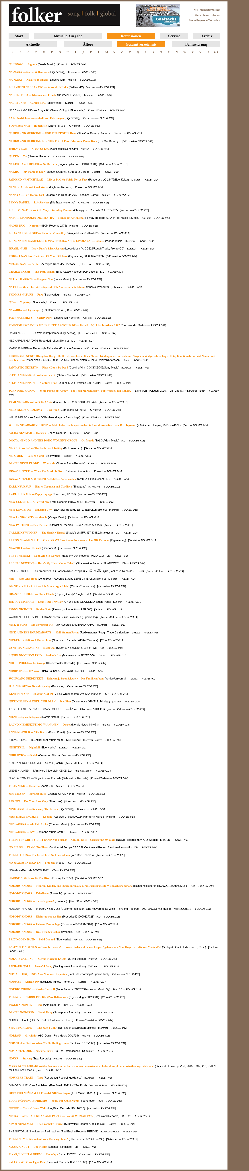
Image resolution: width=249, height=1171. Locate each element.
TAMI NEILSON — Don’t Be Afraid (30, 402)
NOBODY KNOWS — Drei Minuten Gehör (34, 932)
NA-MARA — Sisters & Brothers (29, 72)
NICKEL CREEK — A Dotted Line (30, 640)
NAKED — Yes (18, 156)
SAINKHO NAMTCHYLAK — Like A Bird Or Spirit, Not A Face (48, 179)
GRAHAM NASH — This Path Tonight (32, 272)
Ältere (88, 44)
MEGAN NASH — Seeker (24, 264)
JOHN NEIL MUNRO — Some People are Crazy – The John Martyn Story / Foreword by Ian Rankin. (70, 391)
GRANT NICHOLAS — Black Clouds (31, 594)
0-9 (216, 52)
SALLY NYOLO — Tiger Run (27, 1162)
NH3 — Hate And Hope (23, 578)
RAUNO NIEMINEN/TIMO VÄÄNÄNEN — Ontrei (40, 724)
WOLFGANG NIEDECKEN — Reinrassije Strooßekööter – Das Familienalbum (56, 678)
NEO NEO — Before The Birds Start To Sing (36, 448)
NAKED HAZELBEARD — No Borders (33, 164)
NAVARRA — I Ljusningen (25, 310)
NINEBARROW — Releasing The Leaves (33, 809)
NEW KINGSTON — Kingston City (30, 510)
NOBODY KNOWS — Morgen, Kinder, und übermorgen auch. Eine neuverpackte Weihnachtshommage (71, 886)
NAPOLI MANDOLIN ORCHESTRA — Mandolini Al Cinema (46, 218)
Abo (196, 9)
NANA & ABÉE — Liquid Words (28, 187)
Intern (206, 15)
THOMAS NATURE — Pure (26, 294)
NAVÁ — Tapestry (20, 302)
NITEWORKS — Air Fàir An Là (29, 824)
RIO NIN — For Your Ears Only (28, 801)
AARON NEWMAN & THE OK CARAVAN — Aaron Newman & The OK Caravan (59, 540)
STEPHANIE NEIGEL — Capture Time (33, 383)
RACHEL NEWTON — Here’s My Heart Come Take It (42, 563)
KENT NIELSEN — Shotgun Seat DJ (31, 694)
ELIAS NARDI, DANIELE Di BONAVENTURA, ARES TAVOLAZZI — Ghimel (56, 241)
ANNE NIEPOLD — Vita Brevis (28, 732)
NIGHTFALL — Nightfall (24, 747)
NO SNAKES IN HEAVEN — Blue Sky (32, 863)
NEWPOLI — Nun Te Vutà (25, 548)
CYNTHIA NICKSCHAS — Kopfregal (32, 648)
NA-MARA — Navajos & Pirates (28, 80)
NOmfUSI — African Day (24, 982)
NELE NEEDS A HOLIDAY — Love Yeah (34, 410)
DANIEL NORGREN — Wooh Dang (31, 1012)
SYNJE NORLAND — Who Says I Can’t (33, 1028)
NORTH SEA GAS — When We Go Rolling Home (39, 1043)
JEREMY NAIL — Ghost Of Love (29, 149)
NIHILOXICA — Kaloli (23, 755)
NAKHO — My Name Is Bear (27, 172)
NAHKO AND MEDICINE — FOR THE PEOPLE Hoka (43, 133)
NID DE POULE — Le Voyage (27, 663)
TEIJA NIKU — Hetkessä (24, 786)
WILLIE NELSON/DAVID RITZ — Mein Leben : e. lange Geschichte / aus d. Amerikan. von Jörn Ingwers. (72, 425)
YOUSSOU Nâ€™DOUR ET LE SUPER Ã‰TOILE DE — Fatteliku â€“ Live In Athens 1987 (64, 325)
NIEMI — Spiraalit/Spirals (25, 717)
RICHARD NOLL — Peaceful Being (30, 966)
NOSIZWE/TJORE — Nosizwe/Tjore (31, 1051)
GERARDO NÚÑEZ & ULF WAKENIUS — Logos (39, 1093)
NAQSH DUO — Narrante (25, 225)
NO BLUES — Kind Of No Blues (28, 847)
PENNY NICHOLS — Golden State (30, 609)
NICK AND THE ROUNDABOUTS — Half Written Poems (44, 632)
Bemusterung (196, 44)
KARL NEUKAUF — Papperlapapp (30, 494)
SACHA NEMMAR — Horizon (27, 433)
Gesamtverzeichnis (141, 44)
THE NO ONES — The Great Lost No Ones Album (39, 855)
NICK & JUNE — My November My (31, 625)
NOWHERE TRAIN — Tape (26, 1077)
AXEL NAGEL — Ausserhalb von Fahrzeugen (36, 118)
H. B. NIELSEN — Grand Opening (29, 686)
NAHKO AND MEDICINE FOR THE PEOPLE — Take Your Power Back (53, 141)
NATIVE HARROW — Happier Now (31, 279)
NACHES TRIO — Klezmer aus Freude (32, 95)
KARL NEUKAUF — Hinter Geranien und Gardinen (40, 486)
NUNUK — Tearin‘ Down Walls (28, 1108)
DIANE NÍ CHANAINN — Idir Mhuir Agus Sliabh (39, 586)
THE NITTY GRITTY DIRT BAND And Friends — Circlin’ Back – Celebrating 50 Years (62, 840)
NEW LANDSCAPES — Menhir (28, 517)
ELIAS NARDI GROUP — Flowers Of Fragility (37, 233)
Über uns (215, 15)
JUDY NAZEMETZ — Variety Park (30, 318)
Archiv (207, 36)
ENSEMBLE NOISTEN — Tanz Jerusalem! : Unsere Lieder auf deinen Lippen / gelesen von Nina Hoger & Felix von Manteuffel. (85, 947)
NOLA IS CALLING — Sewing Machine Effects (37, 959)
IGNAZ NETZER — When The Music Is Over (36, 471)
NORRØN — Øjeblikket (23, 1035)
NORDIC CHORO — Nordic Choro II (32, 989)
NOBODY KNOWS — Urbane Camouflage (34, 924)
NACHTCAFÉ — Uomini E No (27, 103)
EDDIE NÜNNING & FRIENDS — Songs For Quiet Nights (44, 1101)
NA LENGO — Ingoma (23, 64)
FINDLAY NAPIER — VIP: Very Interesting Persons (41, 210)
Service (174, 36)
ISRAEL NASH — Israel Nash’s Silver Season (36, 248)
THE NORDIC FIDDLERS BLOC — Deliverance (38, 997)
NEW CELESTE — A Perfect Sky (29, 502)
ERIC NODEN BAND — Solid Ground (32, 939)
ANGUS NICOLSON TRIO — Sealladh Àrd (35, 655)
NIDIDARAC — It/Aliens (24, 671)
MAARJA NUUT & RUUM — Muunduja (33, 1154)
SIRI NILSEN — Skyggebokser (27, 794)
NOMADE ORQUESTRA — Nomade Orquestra (38, 974)
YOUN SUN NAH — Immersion (28, 126)
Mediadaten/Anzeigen (210, 9)
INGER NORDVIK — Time (25, 1005)
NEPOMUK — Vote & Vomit (26, 456)
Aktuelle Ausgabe (67, 36)
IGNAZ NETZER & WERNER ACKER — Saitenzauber (43, 479)
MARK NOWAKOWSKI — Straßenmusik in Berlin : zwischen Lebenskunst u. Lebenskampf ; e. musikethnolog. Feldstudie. (81, 1066)
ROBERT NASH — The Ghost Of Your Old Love (38, 256)
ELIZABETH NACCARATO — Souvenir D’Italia (38, 87)
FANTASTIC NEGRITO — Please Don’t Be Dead (38, 367)
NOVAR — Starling (20, 1058)
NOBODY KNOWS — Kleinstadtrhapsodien (35, 916)
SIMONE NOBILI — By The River (30, 878)
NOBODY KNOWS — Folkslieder (29, 893)
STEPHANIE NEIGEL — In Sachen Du (32, 375)
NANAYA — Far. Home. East (26, 195)
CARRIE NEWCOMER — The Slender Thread (37, 532)
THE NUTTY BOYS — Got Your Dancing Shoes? (38, 1139)
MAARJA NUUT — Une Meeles (28, 1147)
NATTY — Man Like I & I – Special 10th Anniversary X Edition (47, 287)
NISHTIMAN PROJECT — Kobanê (30, 817)
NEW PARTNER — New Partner (29, 525)
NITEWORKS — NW (22, 832)
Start (19, 36)
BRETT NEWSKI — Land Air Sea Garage (34, 556)
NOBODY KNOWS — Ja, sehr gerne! (31, 901)
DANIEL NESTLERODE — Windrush (32, 463)
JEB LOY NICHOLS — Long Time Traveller (36, 602)
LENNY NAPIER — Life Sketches (29, 202)
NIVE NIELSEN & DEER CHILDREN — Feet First (40, 701)
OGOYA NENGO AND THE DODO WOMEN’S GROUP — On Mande (51, 440)
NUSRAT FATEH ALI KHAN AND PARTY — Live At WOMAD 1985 (51, 1116)
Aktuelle (33, 44)
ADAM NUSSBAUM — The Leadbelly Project (36, 1124)
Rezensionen (131, 36)
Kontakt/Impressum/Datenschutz (204, 20)
